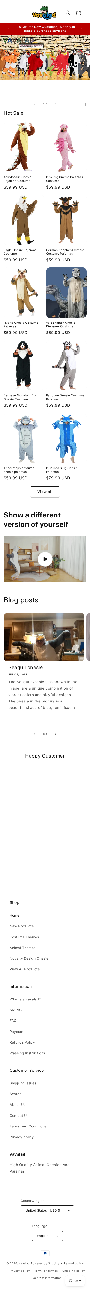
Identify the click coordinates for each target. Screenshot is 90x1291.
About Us (17, 1104)
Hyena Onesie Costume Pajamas (21, 324)
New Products (22, 926)
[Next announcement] (81, 29)
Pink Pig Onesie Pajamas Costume (64, 179)
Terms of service (46, 1270)
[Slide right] (55, 734)
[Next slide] (55, 104)
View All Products (25, 969)
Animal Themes (23, 948)
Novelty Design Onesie (29, 958)
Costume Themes (24, 937)
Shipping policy (73, 1270)
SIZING (16, 1010)
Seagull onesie (25, 667)
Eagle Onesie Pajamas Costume (20, 252)
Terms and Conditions (28, 1126)
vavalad (24, 1263)
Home (14, 915)
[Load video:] (45, 559)
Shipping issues (23, 1083)
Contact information (47, 1278)
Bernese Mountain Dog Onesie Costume (20, 397)
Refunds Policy (22, 1042)
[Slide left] (34, 734)
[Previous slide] (34, 104)
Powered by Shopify (45, 1263)
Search (16, 1094)
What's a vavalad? (25, 999)
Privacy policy (22, 1137)
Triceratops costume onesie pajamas (19, 470)
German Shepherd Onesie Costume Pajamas (65, 252)
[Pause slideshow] (84, 104)
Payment (17, 1032)
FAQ (13, 1021)
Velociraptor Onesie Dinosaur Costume (60, 324)
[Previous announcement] (9, 29)
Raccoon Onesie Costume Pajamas (65, 397)
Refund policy (74, 1263)
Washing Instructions (27, 1053)
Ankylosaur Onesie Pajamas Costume (17, 179)
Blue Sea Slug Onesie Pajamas (62, 470)
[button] (9, 13)
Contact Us (19, 1115)
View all (45, 491)
